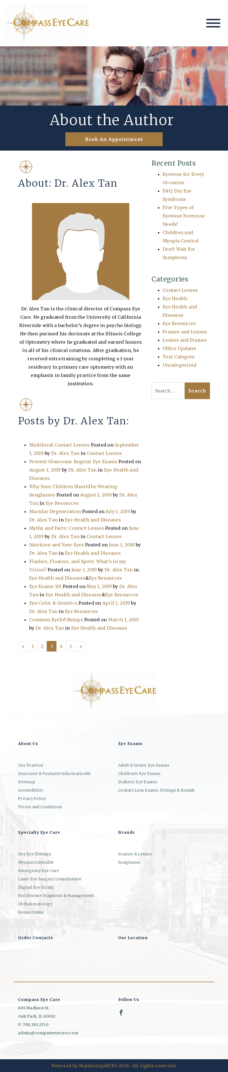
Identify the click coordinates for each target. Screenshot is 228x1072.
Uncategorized (179, 365)
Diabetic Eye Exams (137, 781)
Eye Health (175, 298)
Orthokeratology (35, 903)
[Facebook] (121, 1012)
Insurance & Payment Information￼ (54, 773)
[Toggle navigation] (213, 23)
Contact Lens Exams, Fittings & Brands (156, 790)
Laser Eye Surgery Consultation (49, 878)
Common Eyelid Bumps (56, 619)
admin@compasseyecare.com (48, 1032)
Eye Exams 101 (45, 586)
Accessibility (30, 790)
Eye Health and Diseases (93, 520)
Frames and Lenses (185, 331)
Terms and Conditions (40, 806)
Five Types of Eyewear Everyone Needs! (184, 216)
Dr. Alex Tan (65, 453)
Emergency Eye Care (38, 870)
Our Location (133, 937)
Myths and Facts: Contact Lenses (66, 528)
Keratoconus (31, 912)
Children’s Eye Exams (139, 773)
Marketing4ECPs (98, 1065)
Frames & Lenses (135, 853)
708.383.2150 (35, 1024)
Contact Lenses (104, 453)
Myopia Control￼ (35, 862)
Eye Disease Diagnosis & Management (56, 895)
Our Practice (30, 765)
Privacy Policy (32, 798)
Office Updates (180, 348)
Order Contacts (35, 937)
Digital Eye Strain (36, 887)
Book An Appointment (114, 139)
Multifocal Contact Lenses (59, 445)
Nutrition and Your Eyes (56, 545)
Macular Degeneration (55, 511)
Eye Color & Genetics (53, 603)
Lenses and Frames (185, 340)
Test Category (179, 356)
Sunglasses (129, 862)
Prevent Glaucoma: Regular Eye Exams (73, 461)
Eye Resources (62, 503)
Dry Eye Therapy (34, 853)
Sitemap (26, 781)
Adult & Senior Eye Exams (143, 765)
